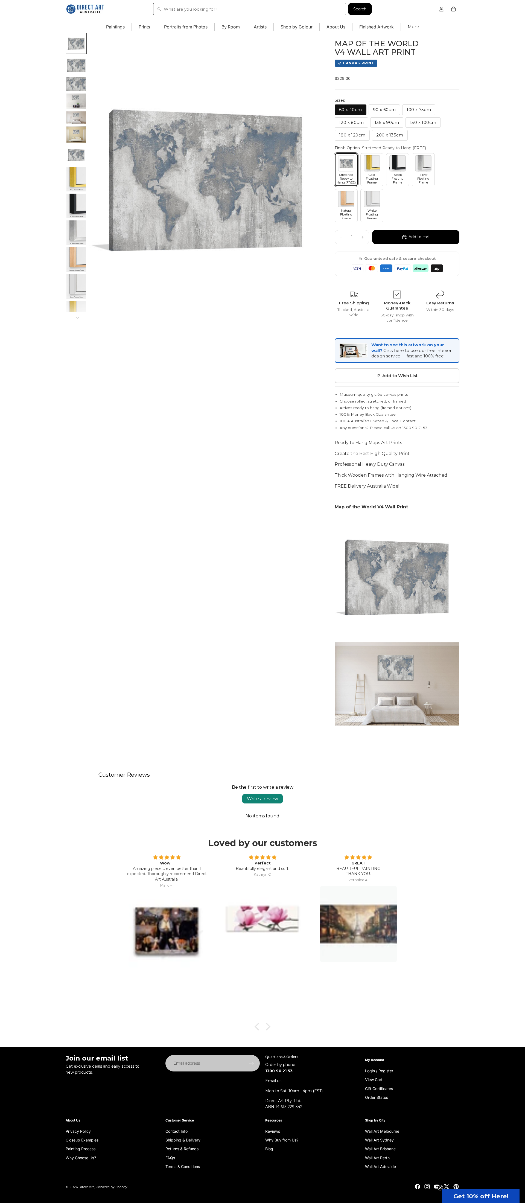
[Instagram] (427, 1186)
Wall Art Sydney (379, 1140)
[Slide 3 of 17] (76, 84)
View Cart (374, 1079)
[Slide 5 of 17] (76, 117)
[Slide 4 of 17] (76, 101)
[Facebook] (417, 1186)
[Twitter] (446, 1186)
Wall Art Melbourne (382, 1131)
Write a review (262, 798)
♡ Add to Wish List (397, 375)
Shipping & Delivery (182, 1140)
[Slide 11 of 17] (76, 259)
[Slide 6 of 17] (76, 134)
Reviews (272, 1131)
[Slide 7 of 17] (76, 155)
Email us (273, 1080)
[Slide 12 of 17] (76, 286)
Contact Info (176, 1131)
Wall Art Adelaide (380, 1166)
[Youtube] (437, 1186)
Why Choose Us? (81, 1157)
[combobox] (249, 9)
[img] (167, 857)
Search (359, 9)
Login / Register (379, 1070)
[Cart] (453, 9)
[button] (481, 1196)
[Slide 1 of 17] (76, 43)
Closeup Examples (82, 1140)
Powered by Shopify (111, 1187)
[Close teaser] (440, 1187)
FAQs (170, 1157)
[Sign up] (251, 1063)
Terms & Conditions (182, 1166)
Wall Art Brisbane (380, 1148)
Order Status (376, 1097)
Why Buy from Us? (281, 1140)
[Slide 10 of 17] (76, 232)
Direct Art (86, 1187)
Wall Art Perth (377, 1157)
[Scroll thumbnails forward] (77, 318)
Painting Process (80, 1148)
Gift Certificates (379, 1088)
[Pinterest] (456, 1186)
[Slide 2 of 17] (76, 65)
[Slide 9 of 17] (76, 206)
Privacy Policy (78, 1131)
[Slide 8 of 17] (76, 179)
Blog (269, 1148)
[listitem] (413, 27)
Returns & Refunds (182, 1148)
